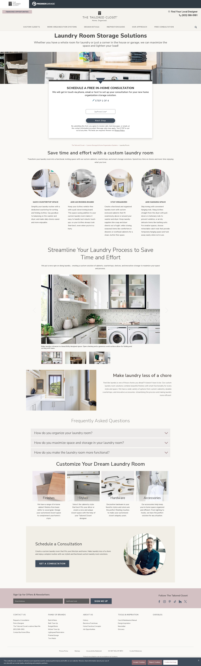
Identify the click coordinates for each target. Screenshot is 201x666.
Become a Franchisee (90, 623)
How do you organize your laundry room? (63, 433)
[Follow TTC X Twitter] (185, 601)
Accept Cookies (139, 662)
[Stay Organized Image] (119, 183)
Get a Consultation (52, 563)
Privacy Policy (63, 651)
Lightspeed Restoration (56, 632)
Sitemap (77, 651)
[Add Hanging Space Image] (155, 183)
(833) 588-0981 (19, 629)
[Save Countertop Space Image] (45, 183)
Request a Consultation (21, 620)
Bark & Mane (52, 620)
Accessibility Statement (94, 651)
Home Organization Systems (62, 27)
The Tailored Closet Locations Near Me (26, 626)
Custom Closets (31, 27)
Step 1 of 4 (102, 100)
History (85, 620)
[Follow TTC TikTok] (175, 601)
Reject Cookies (154, 662)
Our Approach (139, 27)
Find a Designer (18, 623)
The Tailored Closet (78, 145)
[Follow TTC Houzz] (180, 601)
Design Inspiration (124, 623)
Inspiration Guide (116, 27)
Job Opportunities (89, 629)
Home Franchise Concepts (92, 626)
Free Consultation (164, 27)
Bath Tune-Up (53, 623)
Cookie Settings (170, 662)
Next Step (100, 120)
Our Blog (157, 614)
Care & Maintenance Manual (127, 620)
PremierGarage (53, 635)
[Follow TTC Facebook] (159, 601)
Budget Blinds (53, 626)
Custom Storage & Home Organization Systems (102, 145)
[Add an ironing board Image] (82, 183)
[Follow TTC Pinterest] (169, 601)
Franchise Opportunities (17, 12)
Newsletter (122, 626)
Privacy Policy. (120, 130)
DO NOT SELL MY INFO (115, 651)
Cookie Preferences (136, 651)
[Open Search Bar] (196, 27)
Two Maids (52, 638)
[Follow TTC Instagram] (164, 601)
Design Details (91, 27)
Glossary (121, 629)
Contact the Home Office (21, 632)
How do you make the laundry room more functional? (71, 452)
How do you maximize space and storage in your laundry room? (79, 443)
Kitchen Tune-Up (54, 629)
